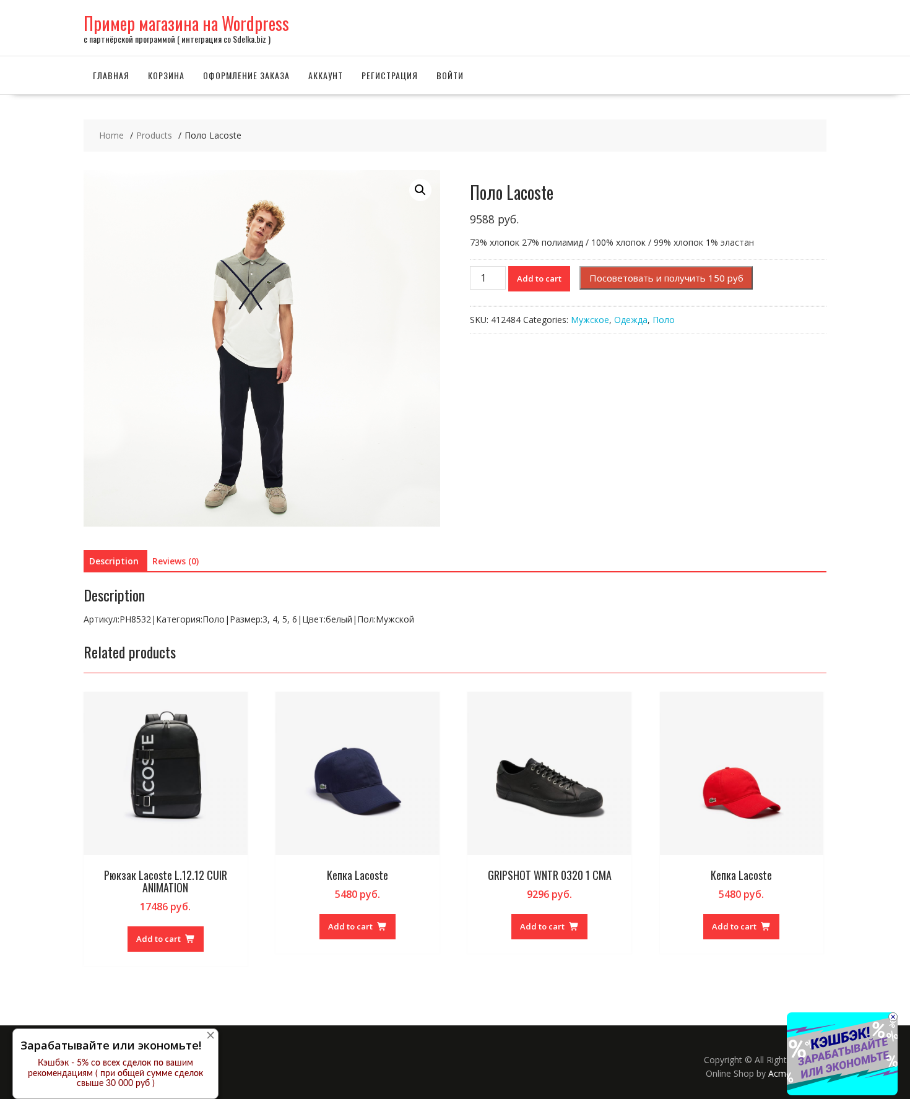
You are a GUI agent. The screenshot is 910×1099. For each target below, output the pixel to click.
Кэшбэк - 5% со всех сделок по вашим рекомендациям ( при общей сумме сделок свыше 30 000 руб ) (115, 1073)
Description (114, 561)
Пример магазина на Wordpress (186, 23)
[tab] (113, 561)
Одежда (631, 319)
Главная (111, 75)
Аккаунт (325, 75)
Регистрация (390, 75)
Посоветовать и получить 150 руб (666, 278)
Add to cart (539, 278)
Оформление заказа (246, 75)
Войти (450, 75)
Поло (663, 319)
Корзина (166, 75)
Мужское (590, 319)
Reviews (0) (175, 561)
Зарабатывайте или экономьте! (110, 1045)
